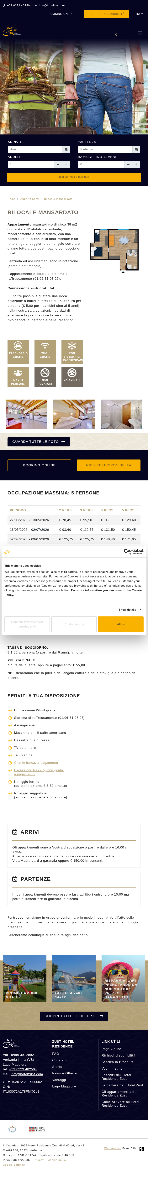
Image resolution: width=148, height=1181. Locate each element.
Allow (121, 624)
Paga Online (111, 1049)
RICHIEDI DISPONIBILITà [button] (106, 13)
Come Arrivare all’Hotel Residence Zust (120, 1103)
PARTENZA (87, 142)
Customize (72, 624)
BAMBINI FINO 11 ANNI (97, 157)
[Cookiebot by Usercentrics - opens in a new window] (127, 552)
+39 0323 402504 (19, 5)
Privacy (39, 1159)
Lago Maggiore (64, 1086)
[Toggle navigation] (140, 33)
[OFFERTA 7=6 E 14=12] (74, 978)
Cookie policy (57, 1159)
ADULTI (14, 157)
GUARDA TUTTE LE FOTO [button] (36, 442)
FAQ (55, 1054)
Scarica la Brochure (118, 1062)
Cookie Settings (14, 1164)
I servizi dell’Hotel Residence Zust (116, 1077)
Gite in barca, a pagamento (36, 763)
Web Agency (112, 1148)
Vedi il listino (112, 1068)
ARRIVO (14, 142)
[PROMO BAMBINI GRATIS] (24, 978)
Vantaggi (59, 1080)
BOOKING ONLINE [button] (62, 13)
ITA (138, 13)
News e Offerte (64, 1073)
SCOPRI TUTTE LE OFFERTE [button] (71, 1016)
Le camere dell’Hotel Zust (122, 1085)
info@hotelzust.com (52, 5)
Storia (57, 1067)
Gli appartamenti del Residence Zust (118, 1093)
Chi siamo (60, 1060)
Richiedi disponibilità (118, 1055)
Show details (127, 609)
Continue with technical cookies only (27, 624)
